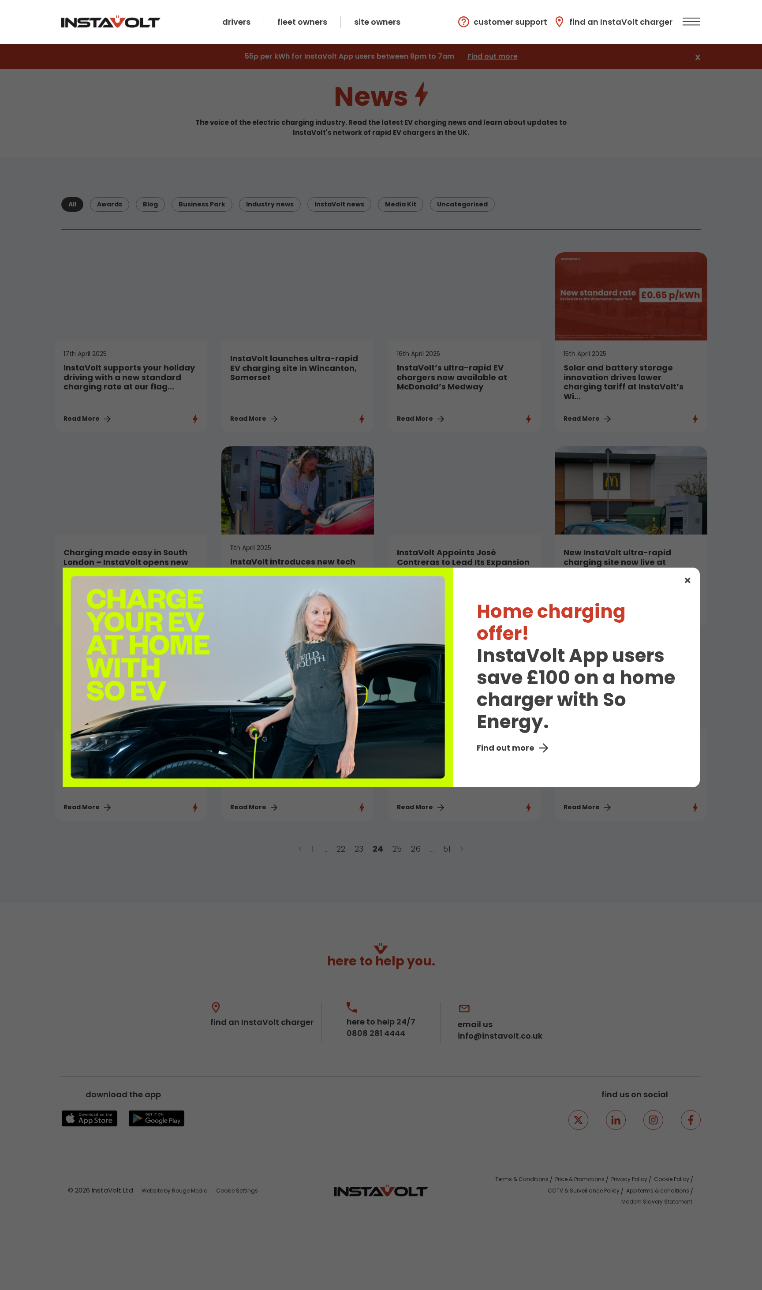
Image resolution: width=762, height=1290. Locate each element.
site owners (377, 21)
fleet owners (302, 21)
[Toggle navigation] (690, 22)
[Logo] (111, 21)
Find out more (505, 747)
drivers (236, 21)
